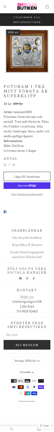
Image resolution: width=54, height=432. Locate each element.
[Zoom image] (27, 52)
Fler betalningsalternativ (27, 194)
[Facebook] (5, 212)
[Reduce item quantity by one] (5, 164)
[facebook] (20, 278)
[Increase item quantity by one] (13, 164)
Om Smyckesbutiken (27, 237)
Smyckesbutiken (29, 401)
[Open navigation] (7, 6)
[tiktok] (33, 278)
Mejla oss (27, 296)
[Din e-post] (27, 334)
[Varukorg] (47, 6)
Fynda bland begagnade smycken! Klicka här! (27, 254)
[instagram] (27, 278)
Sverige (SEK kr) (25, 360)
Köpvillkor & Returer (27, 244)
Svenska (25, 372)
